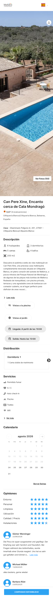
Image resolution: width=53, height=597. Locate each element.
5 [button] (20, 451)
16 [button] (41, 456)
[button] (9, 436)
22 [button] (36, 461)
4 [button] (14, 451)
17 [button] (9, 461)
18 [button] (14, 461)
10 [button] (9, 456)
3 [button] (9, 451)
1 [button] (36, 446)
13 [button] (25, 456)
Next (49, 360)
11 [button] (14, 456)
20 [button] (25, 461)
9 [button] (41, 451)
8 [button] (36, 451)
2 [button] (41, 446)
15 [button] (36, 456)
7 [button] (31, 451)
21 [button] (31, 461)
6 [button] (25, 451)
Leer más (34, 555)
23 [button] (41, 461)
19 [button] (20, 461)
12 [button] (20, 456)
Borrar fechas (39, 484)
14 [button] (31, 456)
